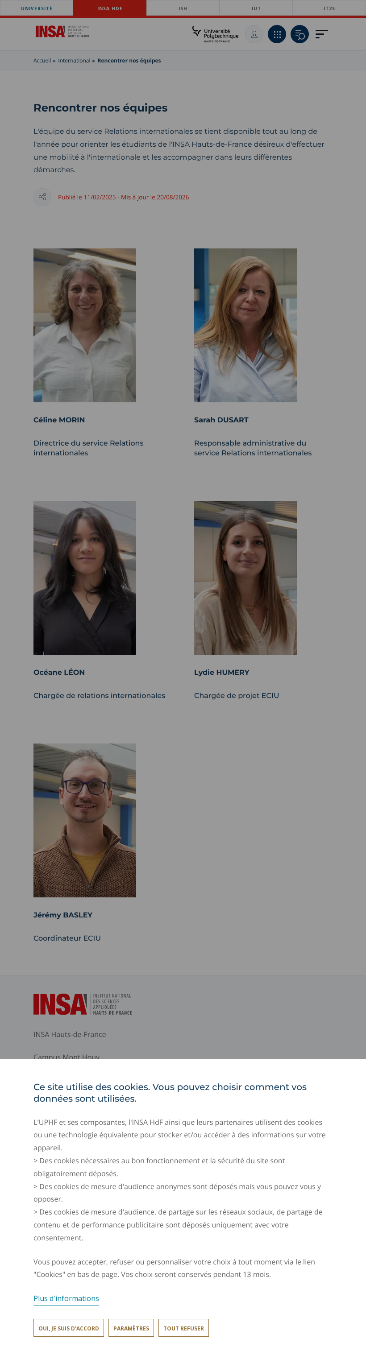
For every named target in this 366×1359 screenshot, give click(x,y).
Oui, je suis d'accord (68, 1328)
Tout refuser (183, 1328)
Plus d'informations (66, 1298)
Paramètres (131, 1328)
